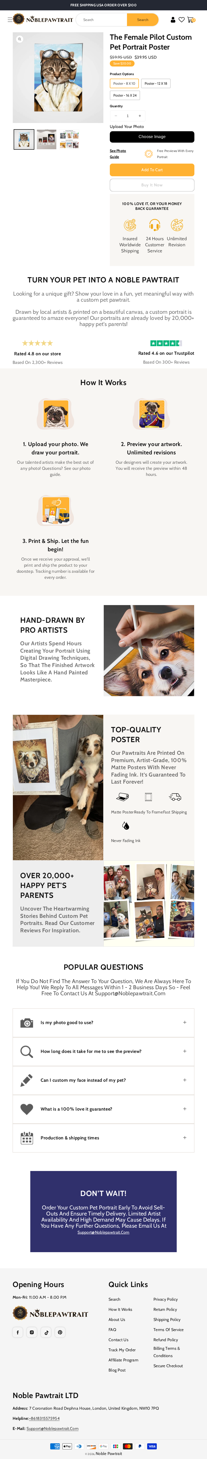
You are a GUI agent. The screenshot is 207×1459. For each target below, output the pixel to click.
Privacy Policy (165, 1299)
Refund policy (165, 1339)
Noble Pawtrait (109, 1453)
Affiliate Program (123, 1360)
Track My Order (122, 1349)
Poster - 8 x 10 (124, 83)
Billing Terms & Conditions (166, 1352)
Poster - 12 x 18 (156, 83)
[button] (10, 19)
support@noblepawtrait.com (103, 1232)
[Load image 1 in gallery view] (24, 139)
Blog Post (117, 1370)
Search (115, 1299)
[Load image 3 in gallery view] (69, 139)
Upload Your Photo (127, 126)
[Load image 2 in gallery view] (47, 139)
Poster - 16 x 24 (125, 95)
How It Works (121, 1309)
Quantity (116, 106)
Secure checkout (168, 1365)
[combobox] (117, 19)
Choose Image (152, 137)
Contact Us (118, 1339)
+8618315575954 (44, 1418)
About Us (117, 1319)
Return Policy (165, 1309)
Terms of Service (168, 1329)
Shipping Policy (167, 1319)
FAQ (112, 1329)
